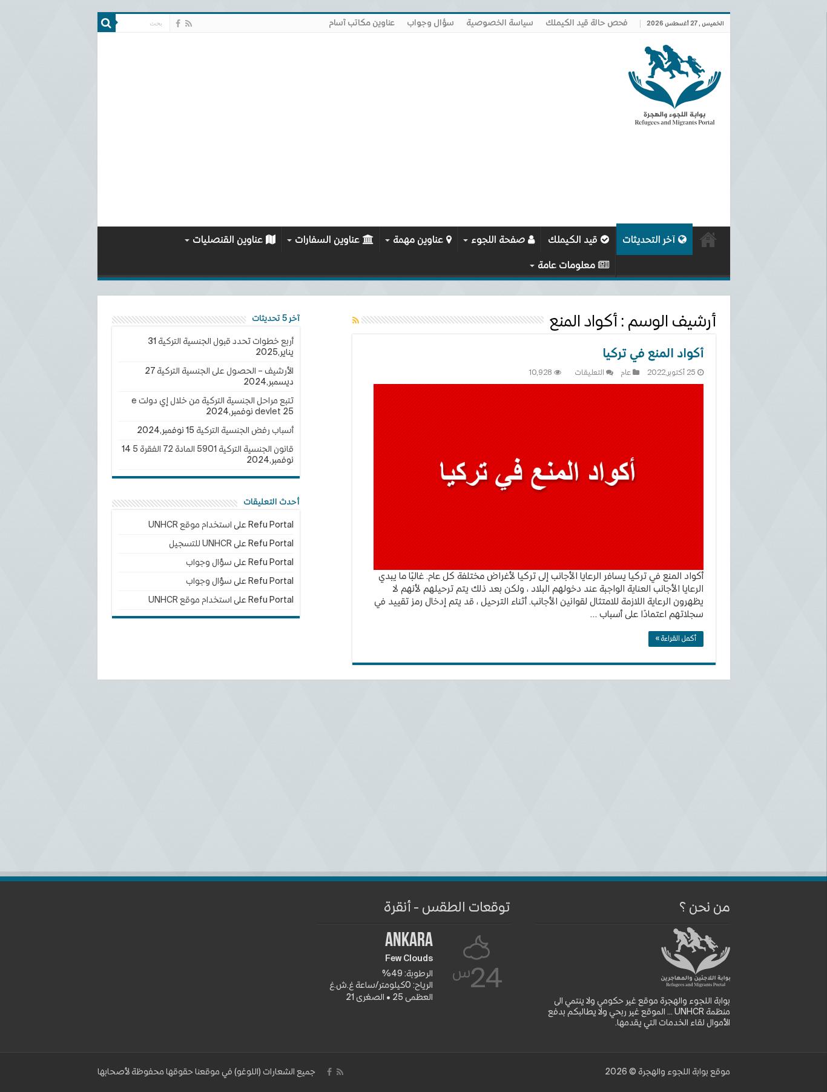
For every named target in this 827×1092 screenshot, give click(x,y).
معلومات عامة (566, 266)
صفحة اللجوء (498, 240)
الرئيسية (708, 239)
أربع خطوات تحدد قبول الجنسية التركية (226, 341)
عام (626, 373)
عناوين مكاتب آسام (362, 23)
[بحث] (106, 23)
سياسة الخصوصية (499, 23)
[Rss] (188, 23)
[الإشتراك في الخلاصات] (355, 321)
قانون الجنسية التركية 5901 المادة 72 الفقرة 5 (213, 449)
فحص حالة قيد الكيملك (586, 23)
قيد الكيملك (573, 240)
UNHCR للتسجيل (200, 544)
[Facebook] (178, 23)
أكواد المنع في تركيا (652, 354)
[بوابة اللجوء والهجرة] (674, 83)
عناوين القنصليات (228, 240)
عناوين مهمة (418, 240)
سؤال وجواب (430, 23)
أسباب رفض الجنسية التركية (245, 430)
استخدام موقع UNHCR (190, 525)
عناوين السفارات (327, 240)
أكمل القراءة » (676, 639)
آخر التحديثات (648, 240)
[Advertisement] (327, 129)
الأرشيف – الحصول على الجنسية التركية (225, 371)
